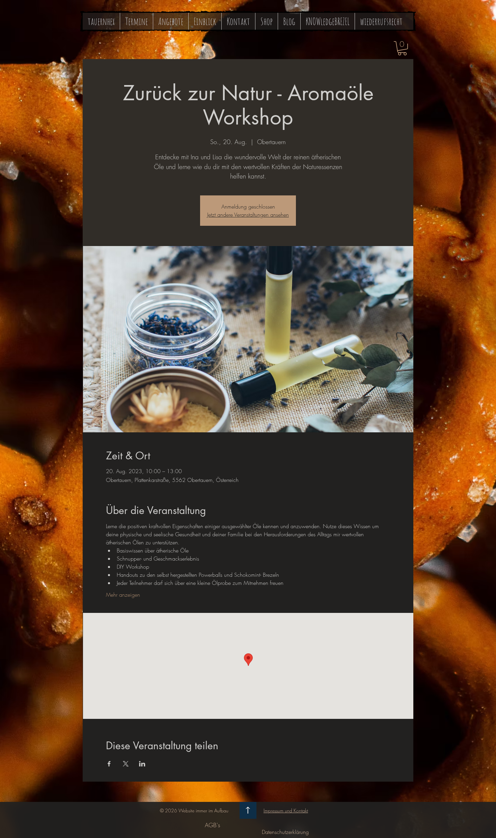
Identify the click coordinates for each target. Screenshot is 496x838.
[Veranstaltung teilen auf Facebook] (109, 763)
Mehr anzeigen (123, 594)
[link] (402, 48)
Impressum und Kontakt (286, 810)
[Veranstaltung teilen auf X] (125, 763)
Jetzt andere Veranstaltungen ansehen (248, 214)
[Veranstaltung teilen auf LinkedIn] (142, 763)
